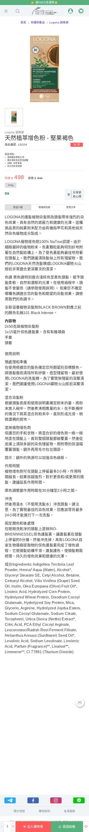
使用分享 (71, 207)
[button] (6, 11)
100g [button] (10, 185)
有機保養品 (38, 22)
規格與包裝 (44, 207)
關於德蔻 (19, 811)
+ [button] (13, 826)
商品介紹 (18, 207)
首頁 (23, 22)
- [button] (1, 826)
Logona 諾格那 (58, 22)
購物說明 (44, 811)
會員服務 (69, 811)
